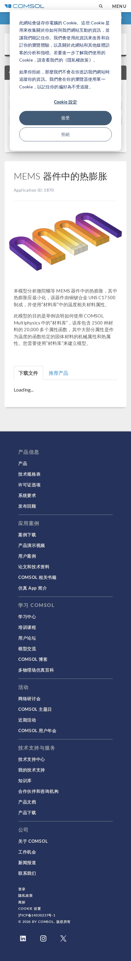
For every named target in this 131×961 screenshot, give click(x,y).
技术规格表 (29, 474)
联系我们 (27, 873)
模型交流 (27, 648)
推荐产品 (59, 373)
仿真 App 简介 (32, 588)
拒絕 (65, 134)
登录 (22, 889)
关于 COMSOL (33, 841)
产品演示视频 (31, 545)
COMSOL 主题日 (35, 709)
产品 (22, 463)
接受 (65, 117)
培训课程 (27, 627)
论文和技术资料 (34, 566)
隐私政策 (25, 895)
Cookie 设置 (29, 908)
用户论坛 (27, 638)
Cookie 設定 (65, 102)
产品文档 (27, 802)
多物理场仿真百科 (36, 670)
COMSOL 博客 (33, 659)
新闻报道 (27, 862)
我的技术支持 (31, 770)
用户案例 (27, 556)
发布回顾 (27, 506)
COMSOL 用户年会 (37, 730)
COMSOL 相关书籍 (37, 577)
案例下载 (27, 534)
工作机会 (27, 852)
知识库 (25, 780)
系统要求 (27, 495)
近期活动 (27, 720)
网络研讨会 (29, 698)
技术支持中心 (31, 759)
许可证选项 (29, 484)
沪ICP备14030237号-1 (36, 915)
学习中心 (27, 616)
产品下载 (27, 812)
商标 (22, 902)
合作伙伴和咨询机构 (38, 791)
